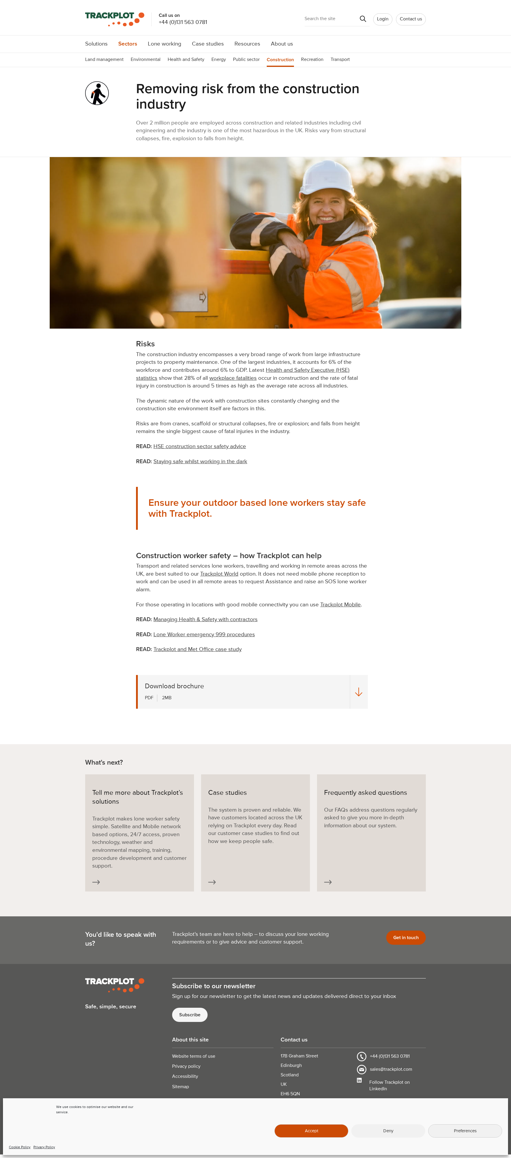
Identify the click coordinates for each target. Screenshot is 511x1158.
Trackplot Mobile (340, 605)
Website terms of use (193, 1056)
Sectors (127, 44)
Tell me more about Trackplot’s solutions (137, 797)
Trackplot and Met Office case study (197, 649)
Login (383, 19)
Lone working (164, 44)
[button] (363, 19)
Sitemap (180, 1087)
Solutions (96, 44)
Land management (104, 59)
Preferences (465, 1131)
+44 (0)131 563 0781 (183, 22)
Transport (340, 59)
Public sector (246, 59)
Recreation (312, 59)
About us (282, 44)
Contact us (411, 19)
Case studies (208, 44)
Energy (218, 59)
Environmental (146, 59)
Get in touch (406, 938)
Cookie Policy (19, 1147)
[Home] (118, 19)
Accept (311, 1131)
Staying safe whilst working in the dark (200, 461)
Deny (388, 1131)
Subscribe (189, 1015)
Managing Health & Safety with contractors (205, 619)
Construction (280, 60)
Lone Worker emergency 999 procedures (204, 634)
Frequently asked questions (365, 792)
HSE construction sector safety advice (199, 446)
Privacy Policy (44, 1147)
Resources (247, 44)
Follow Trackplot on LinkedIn (389, 1085)
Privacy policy (186, 1066)
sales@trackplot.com (391, 1069)
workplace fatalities (233, 378)
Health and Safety (186, 59)
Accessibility (185, 1076)
